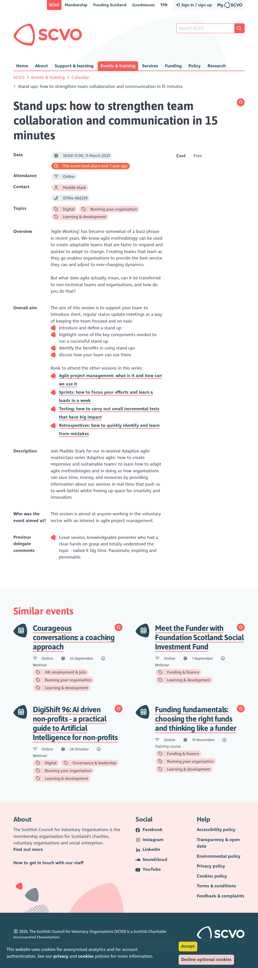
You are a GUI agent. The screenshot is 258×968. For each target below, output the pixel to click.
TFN (163, 5)
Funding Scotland (109, 5)
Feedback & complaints (220, 896)
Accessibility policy (216, 829)
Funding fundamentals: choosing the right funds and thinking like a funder (195, 719)
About (41, 66)
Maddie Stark (74, 187)
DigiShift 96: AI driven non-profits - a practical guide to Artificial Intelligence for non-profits (75, 723)
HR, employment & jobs (65, 672)
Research (217, 66)
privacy (60, 956)
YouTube (152, 869)
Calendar (80, 77)
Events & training (118, 66)
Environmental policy (218, 856)
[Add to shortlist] (241, 102)
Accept (188, 946)
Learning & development (84, 216)
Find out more (28, 849)
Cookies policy (212, 876)
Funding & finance (182, 672)
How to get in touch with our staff (48, 862)
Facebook (153, 829)
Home (22, 66)
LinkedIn (151, 849)
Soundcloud (155, 859)
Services (150, 66)
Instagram (153, 839)
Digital (68, 209)
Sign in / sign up (196, 5)
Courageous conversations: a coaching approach (74, 637)
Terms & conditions (216, 886)
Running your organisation (113, 209)
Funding (173, 66)
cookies (86, 956)
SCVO (54, 5)
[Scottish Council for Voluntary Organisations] (47, 34)
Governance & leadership (94, 762)
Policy (194, 66)
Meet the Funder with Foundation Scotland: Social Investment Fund (199, 637)
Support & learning (74, 66)
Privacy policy (211, 866)
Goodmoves (143, 5)
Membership (76, 5)
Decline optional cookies (206, 959)
